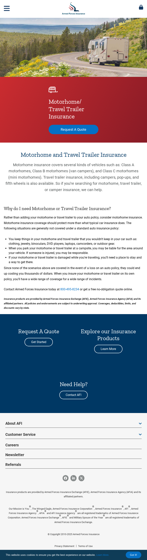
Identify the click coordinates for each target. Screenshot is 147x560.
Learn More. (102, 554)
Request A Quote (73, 129)
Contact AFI (73, 395)
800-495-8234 (69, 289)
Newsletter (14, 454)
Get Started (38, 342)
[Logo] (73, 7)
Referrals (13, 464)
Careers (12, 445)
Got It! (133, 554)
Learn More (108, 349)
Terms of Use (85, 546)
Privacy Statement (64, 546)
